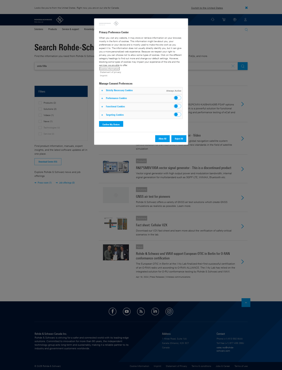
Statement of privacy (110, 72)
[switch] (177, 98)
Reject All (179, 138)
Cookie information (109, 68)
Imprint (103, 75)
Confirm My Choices (111, 124)
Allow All (162, 138)
